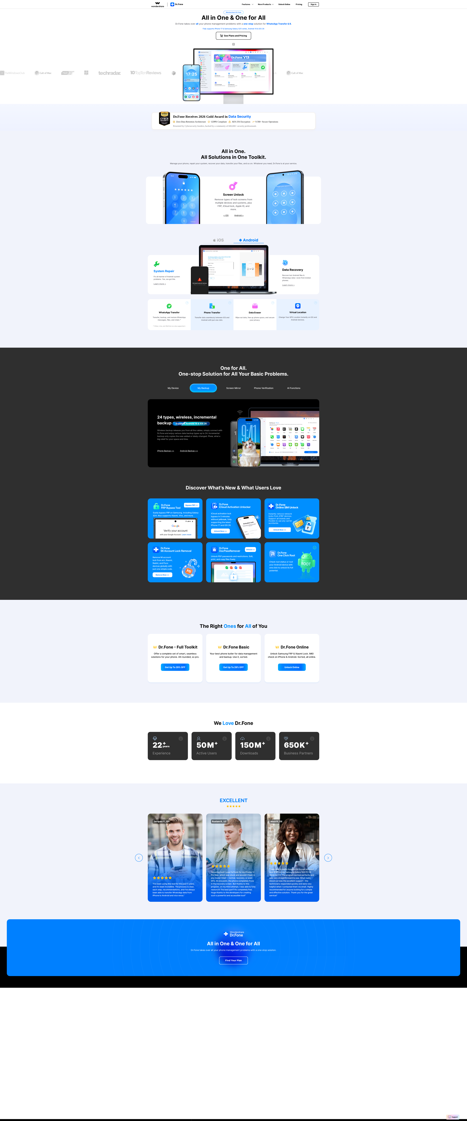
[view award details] (164, 118)
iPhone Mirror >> (165, 451)
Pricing (299, 4)
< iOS (226, 215)
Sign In (313, 4)
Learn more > (160, 284)
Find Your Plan (233, 960)
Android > (239, 215)
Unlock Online (284, 4)
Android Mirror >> (187, 451)
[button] (139, 858)
